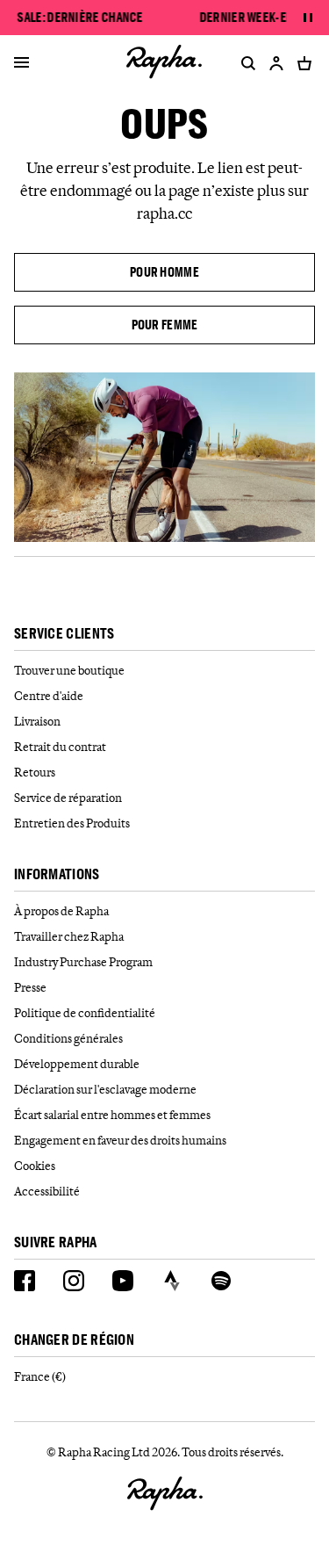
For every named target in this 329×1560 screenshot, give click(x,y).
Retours (34, 772)
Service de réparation (68, 798)
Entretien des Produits (72, 823)
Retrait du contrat (60, 747)
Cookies (34, 1166)
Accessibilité (47, 1191)
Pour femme (165, 324)
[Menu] (21, 63)
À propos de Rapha (61, 911)
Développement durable (76, 1064)
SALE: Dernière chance (80, 17)
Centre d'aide (48, 696)
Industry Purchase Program (83, 962)
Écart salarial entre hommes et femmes (112, 1115)
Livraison (37, 721)
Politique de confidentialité (84, 1013)
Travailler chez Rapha (69, 936)
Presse (30, 987)
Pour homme (164, 271)
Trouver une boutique (69, 670)
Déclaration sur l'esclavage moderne (105, 1089)
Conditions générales (68, 1038)
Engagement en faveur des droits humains (120, 1140)
